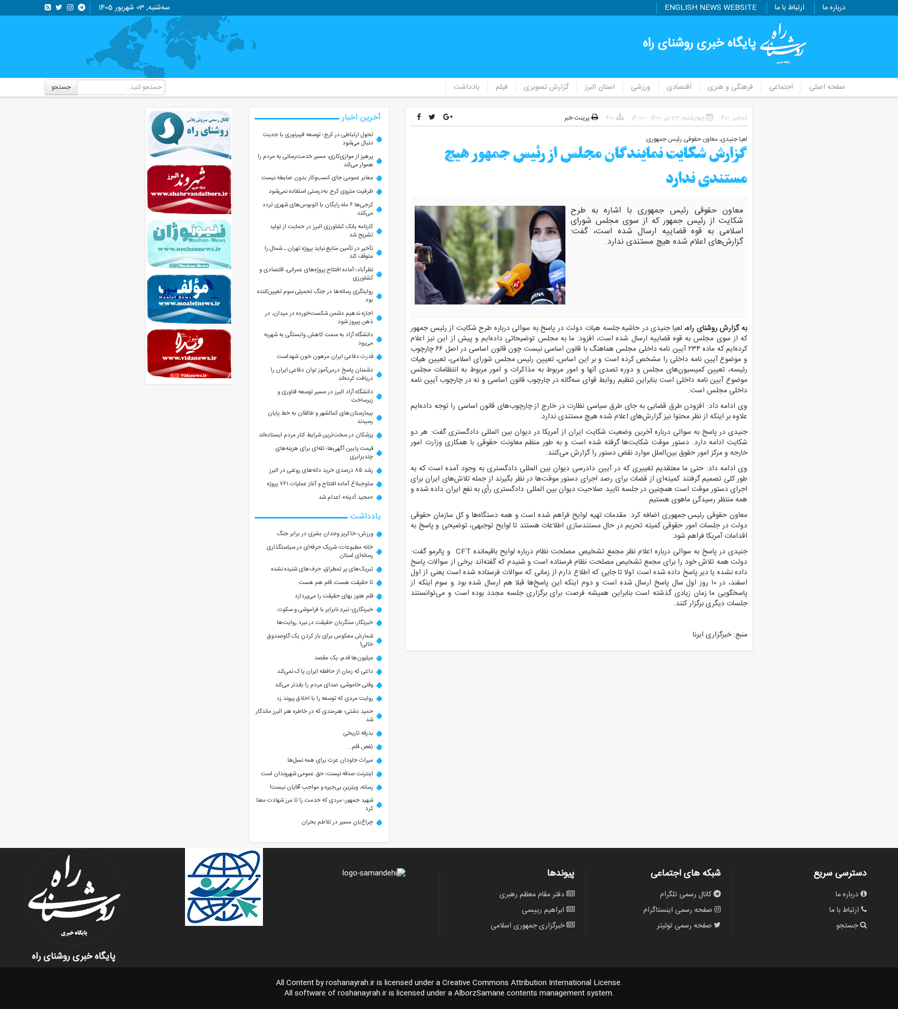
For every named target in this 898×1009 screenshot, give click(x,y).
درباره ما (834, 8)
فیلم (502, 87)
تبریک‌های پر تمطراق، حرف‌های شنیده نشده (322, 569)
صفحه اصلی (827, 87)
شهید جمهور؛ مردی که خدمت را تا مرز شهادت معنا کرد (314, 804)
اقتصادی (679, 87)
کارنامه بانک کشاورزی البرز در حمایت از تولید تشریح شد (321, 231)
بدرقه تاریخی (358, 733)
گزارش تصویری (546, 87)
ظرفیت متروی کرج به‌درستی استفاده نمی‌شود (321, 191)
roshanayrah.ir (350, 983)
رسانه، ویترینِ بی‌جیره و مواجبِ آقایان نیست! (321, 787)
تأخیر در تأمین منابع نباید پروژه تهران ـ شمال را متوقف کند (319, 253)
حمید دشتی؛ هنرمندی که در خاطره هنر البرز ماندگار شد (314, 716)
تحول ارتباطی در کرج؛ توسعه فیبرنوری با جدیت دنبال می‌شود (318, 139)
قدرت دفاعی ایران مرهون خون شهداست (325, 357)
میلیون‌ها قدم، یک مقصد (343, 658)
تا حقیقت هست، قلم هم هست (336, 583)
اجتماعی (781, 87)
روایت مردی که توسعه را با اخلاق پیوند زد (324, 698)
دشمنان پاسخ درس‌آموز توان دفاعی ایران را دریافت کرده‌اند (322, 374)
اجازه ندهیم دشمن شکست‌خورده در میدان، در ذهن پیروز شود (319, 318)
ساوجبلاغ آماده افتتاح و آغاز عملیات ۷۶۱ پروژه (320, 484)
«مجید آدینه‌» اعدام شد (346, 497)
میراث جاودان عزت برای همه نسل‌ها (330, 760)
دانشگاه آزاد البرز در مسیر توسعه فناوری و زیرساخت (325, 396)
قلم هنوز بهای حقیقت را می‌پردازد (334, 596)
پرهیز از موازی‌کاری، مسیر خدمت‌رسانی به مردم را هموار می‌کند (315, 161)
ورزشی (641, 87)
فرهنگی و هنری (730, 87)
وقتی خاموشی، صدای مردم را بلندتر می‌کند (324, 685)
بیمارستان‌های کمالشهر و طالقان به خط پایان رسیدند (320, 417)
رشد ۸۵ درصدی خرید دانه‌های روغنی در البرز (321, 470)
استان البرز (600, 87)
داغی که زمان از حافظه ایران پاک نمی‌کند (325, 671)
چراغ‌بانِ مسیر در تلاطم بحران (337, 822)
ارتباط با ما (789, 8)
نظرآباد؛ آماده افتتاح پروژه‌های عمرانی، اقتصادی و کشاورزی (316, 274)
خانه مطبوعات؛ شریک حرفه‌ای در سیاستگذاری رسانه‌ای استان (320, 551)
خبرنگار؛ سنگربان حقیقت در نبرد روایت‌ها (325, 623)
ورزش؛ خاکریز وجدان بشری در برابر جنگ (325, 534)
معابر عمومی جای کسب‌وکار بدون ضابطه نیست (317, 178)
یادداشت (467, 87)
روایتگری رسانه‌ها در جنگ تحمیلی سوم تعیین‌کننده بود (315, 296)
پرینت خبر (577, 118)
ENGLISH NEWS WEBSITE (711, 8)
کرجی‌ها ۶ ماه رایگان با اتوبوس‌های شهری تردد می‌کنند (317, 209)
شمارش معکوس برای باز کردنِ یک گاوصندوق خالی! (320, 640)
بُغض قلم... (360, 747)
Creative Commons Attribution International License (531, 983)
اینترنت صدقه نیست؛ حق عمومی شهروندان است (317, 774)
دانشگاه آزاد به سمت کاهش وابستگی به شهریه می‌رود (318, 339)
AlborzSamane (479, 993)
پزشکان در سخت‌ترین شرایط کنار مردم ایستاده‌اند (316, 435)
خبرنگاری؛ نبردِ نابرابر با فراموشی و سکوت (325, 610)
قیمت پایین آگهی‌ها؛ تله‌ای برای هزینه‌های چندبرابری (324, 453)
